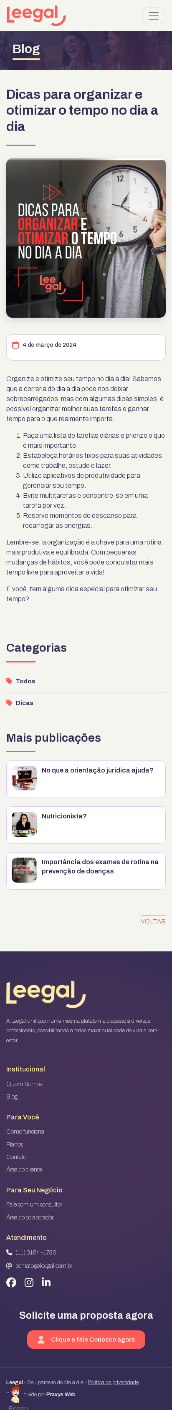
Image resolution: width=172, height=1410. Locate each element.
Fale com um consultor (34, 1205)
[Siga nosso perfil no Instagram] (29, 1282)
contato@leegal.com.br (44, 1266)
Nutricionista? (64, 816)
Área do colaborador (29, 1217)
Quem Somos (24, 1084)
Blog (12, 1097)
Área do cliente (24, 1170)
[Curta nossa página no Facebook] (11, 1282)
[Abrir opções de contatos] (16, 1393)
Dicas (24, 703)
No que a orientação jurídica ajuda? (98, 770)
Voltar (153, 921)
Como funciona (25, 1132)
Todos (25, 681)
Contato (16, 1157)
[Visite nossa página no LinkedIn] (46, 1282)
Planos (14, 1145)
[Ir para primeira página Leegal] (36, 15)
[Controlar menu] (153, 16)
